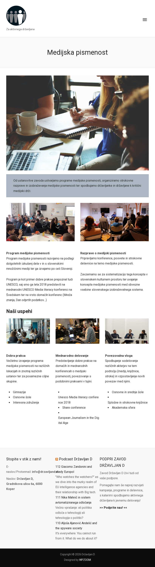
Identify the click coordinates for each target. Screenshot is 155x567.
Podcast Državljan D (75, 459)
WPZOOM (85, 559)
